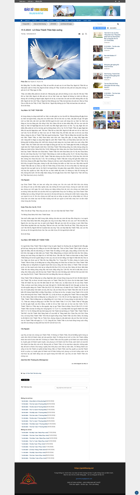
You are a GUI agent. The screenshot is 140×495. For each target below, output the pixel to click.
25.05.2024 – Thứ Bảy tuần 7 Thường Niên (34, 412)
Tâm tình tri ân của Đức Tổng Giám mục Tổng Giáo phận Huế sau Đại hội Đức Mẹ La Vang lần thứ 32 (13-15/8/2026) (112, 36)
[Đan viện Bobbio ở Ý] (98, 58)
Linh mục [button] (30, 1)
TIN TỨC (34, 20)
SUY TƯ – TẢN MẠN (76, 20)
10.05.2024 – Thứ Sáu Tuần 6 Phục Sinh (34, 455)
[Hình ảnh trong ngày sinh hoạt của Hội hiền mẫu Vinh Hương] (114, 124)
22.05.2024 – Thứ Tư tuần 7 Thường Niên (34, 421)
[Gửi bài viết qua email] (79, 34)
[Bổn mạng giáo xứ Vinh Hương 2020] (99, 124)
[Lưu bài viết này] (86, 34)
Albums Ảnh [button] (38, 1)
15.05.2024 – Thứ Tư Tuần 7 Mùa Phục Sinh (35, 441)
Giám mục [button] (22, 1)
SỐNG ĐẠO (59, 20)
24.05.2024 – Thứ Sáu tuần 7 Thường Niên (34, 415)
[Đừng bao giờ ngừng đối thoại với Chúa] (98, 66)
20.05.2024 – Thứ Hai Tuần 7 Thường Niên (34, 426)
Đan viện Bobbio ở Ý (110, 55)
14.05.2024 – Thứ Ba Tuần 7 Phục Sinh (33, 444)
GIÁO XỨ (27, 20)
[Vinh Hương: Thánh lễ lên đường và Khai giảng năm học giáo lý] (98, 76)
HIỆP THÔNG (50, 20)
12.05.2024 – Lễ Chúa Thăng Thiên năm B (34, 449)
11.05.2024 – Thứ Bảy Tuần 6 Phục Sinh (33, 452)
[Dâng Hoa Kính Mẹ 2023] (114, 115)
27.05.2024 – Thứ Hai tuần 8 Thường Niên (34, 404)
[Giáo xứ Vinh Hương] (36, 11)
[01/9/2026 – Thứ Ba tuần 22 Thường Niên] (98, 48)
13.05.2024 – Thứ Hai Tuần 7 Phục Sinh (33, 447)
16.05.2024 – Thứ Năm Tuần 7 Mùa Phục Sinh (35, 438)
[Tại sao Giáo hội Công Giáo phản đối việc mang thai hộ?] (98, 85)
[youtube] (119, 1)
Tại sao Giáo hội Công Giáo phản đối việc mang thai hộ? (111, 85)
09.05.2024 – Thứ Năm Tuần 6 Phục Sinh (34, 458)
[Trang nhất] (21, 20)
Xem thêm (107, 103)
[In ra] (83, 34)
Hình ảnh (96, 108)
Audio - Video (87, 20)
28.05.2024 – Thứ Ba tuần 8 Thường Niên (34, 407)
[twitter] (115, 1)
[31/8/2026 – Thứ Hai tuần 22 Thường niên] (98, 95)
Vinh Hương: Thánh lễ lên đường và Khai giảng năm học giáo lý (112, 75)
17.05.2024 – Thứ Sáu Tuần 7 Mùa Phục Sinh (35, 435)
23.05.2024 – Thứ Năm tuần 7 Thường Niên (34, 424)
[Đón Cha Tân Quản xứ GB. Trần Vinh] (99, 115)
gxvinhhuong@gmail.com (84, 479)
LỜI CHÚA (41, 20)
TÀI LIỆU (66, 20)
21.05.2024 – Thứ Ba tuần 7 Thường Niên (34, 418)
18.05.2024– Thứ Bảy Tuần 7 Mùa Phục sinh (35, 432)
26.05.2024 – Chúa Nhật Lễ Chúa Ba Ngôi (34, 401)
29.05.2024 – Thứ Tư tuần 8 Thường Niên (34, 409)
